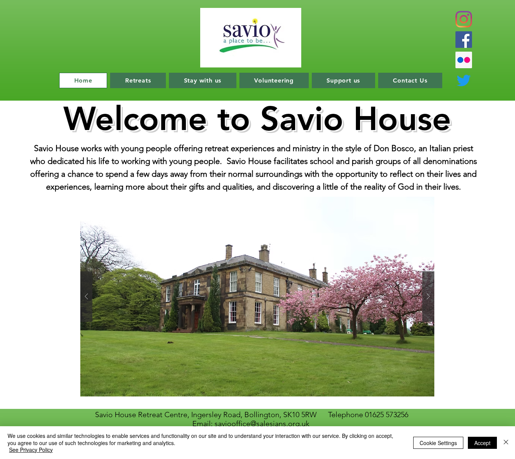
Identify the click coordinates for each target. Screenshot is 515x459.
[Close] (505, 442)
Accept (482, 443)
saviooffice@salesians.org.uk (262, 423)
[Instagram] (463, 19)
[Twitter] (463, 80)
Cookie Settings (438, 443)
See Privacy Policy (31, 449)
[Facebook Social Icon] (463, 39)
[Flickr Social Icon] (463, 60)
